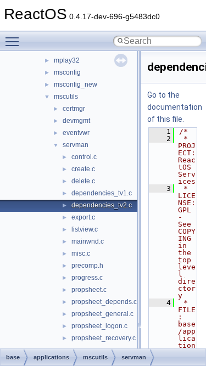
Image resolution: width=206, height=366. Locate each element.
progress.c (87, 277)
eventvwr (76, 133)
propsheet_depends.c (104, 302)
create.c (83, 169)
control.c (84, 157)
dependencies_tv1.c (101, 193)
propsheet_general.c (102, 314)
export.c (83, 217)
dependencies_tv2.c (101, 205)
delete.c (83, 181)
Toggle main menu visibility (14, 41)
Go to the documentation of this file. (174, 107)
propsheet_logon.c (99, 326)
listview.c (84, 229)
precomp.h (87, 265)
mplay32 (67, 60)
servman (75, 145)
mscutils (66, 96)
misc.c (80, 253)
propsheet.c (89, 290)
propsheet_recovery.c (103, 338)
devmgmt (76, 121)
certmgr (74, 108)
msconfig (67, 72)
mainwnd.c (87, 241)
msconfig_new (75, 84)
